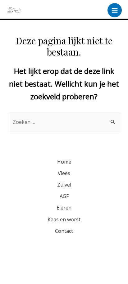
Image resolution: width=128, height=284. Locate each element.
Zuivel (64, 184)
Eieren (64, 207)
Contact (64, 231)
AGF (64, 196)
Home (64, 161)
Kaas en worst (64, 219)
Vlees (64, 173)
